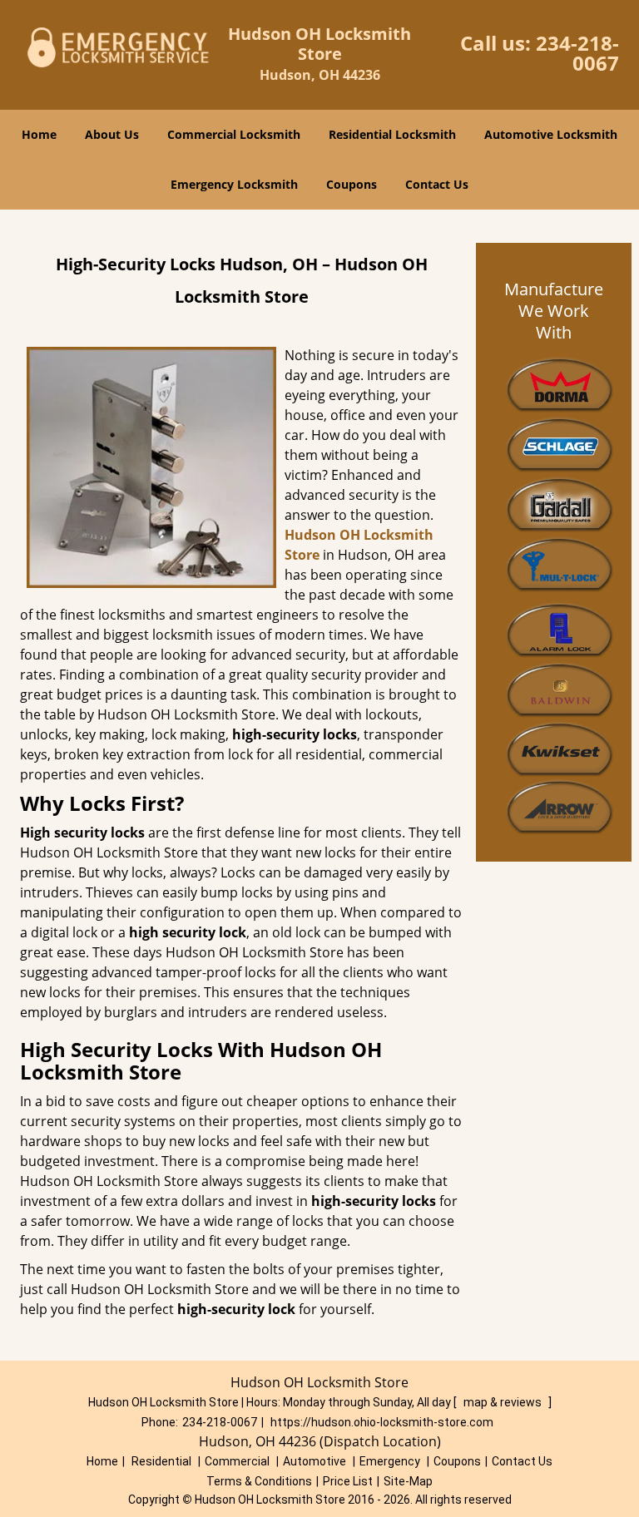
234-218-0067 (577, 53)
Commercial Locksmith (233, 134)
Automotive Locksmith (550, 134)
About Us (112, 134)
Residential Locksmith (392, 134)
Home (39, 134)
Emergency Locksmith (234, 184)
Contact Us (436, 184)
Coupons (351, 184)
